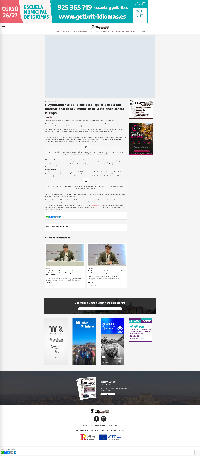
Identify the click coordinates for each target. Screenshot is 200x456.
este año (61, 172)
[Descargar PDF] (100, 308)
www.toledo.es (96, 205)
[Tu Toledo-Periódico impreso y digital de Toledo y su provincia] (100, 27)
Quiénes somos (87, 425)
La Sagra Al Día (112, 425)
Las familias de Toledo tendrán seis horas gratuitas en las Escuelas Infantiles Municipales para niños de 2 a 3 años (65, 273)
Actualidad (48, 117)
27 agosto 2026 (51, 285)
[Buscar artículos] (198, 27)
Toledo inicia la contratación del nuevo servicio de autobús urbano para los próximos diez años (106, 272)
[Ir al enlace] (96, 419)
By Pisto (121, 430)
